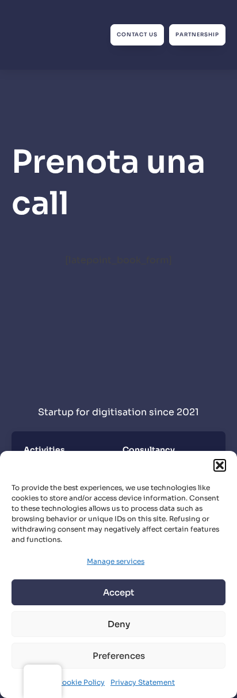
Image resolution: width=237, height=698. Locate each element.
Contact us (137, 34)
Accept (118, 592)
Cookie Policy (80, 682)
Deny (119, 624)
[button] (219, 465)
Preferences (119, 655)
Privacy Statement (142, 682)
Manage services (115, 561)
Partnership (197, 34)
